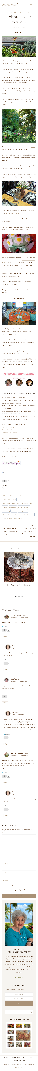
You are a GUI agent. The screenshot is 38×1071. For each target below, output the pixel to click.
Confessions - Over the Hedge (19, 12)
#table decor (23, 496)
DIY (31, 503)
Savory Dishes (22, 511)
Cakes (14, 499)
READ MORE (19, 978)
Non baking (6, 511)
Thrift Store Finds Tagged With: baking (13, 518)
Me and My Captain (8, 427)
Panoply (4, 149)
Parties (14, 511)
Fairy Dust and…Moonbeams (18, 585)
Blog (25, 1058)
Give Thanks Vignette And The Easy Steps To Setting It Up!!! (9, 529)
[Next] (30, 574)
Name (5, 864)
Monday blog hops (23, 507)
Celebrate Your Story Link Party (11, 503)
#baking (5, 496)
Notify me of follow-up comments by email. (18, 886)
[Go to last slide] (7, 574)
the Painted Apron (18, 753)
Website (5, 881)
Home (6, 1058)
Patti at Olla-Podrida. (12, 213)
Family (5, 507)
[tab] (15, 596)
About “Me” (15, 1058)
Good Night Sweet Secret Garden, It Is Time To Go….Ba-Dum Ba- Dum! (29, 531)
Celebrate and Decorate (9, 433)
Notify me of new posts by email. (14, 890)
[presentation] (19, 567)
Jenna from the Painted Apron (18, 329)
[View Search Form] (34, 4)
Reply (5, 636)
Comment (5, 833)
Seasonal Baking (8, 515)
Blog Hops (6, 499)
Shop (32, 1058)
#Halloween (14, 496)
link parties (12, 507)
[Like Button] (4, 481)
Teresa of (25, 260)
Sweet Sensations (8, 430)
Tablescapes (18, 515)
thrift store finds (29, 515)
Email (5, 872)
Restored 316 (19, 1067)
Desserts (25, 503)
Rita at (33, 147)
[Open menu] (30, 4)
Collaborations (19, 1060)
